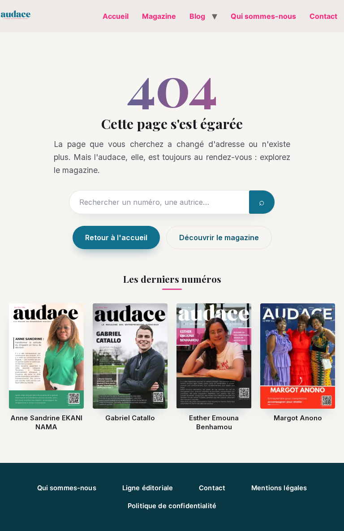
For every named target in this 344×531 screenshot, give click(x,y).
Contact (323, 16)
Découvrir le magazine (219, 237)
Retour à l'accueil (116, 237)
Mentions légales (279, 488)
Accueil (116, 16)
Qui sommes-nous (263, 16)
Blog (197, 16)
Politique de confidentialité (172, 506)
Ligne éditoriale (147, 488)
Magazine (159, 16)
